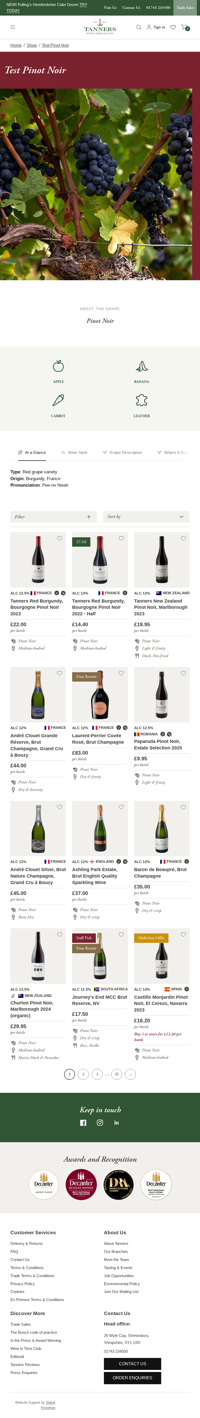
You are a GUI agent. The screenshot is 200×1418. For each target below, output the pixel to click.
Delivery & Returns (26, 1243)
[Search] (139, 27)
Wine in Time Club (25, 1348)
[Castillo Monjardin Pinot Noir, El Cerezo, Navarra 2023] (162, 956)
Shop (32, 45)
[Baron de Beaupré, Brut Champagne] (162, 828)
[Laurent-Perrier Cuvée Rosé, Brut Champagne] (100, 694)
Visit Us (110, 8)
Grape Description (126, 452)
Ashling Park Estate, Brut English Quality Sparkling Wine (94, 876)
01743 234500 (158, 8)
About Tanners (116, 1243)
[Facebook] (83, 1123)
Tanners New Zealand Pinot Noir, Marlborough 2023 (161, 607)
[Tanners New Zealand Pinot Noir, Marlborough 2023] (162, 559)
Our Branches (116, 1251)
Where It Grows (178, 452)
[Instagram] (100, 1123)
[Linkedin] (117, 1123)
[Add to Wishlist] (59, 538)
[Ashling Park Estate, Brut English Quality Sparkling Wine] (100, 828)
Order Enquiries (132, 1378)
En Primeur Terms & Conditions (37, 1299)
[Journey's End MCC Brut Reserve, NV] (100, 956)
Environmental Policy (122, 1284)
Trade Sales (185, 8)
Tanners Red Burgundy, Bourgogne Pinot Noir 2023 (36, 607)
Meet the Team (116, 1259)
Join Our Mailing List (121, 1291)
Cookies (17, 1291)
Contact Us (131, 8)
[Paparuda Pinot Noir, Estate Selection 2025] (162, 694)
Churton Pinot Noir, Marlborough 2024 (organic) (31, 1009)
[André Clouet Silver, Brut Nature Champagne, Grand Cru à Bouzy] (38, 828)
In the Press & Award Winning (35, 1340)
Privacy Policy (22, 1284)
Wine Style (77, 452)
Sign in (159, 27)
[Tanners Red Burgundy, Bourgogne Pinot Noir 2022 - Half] (100, 559)
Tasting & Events (118, 1267)
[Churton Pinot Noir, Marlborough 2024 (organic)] (38, 956)
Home (16, 45)
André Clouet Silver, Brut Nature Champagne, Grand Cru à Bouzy (38, 876)
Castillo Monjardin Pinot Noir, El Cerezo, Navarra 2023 (161, 1004)
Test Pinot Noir (55, 45)
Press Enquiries (24, 1372)
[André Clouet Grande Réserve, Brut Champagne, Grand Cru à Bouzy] (38, 694)
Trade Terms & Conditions (32, 1275)
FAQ (14, 1251)
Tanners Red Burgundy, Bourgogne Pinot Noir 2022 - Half (98, 607)
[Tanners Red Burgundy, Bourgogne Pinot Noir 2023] (38, 559)
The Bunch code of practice (33, 1332)
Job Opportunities (119, 1275)
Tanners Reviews (25, 1364)
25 (116, 1074)
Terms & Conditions (27, 1267)
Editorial (17, 1356)
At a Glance (35, 452)
